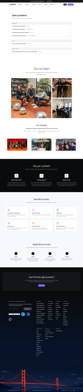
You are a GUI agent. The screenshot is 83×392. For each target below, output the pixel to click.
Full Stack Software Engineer (19, 26)
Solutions (27, 4)
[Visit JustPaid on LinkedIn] (63, 390)
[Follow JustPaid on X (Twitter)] (67, 390)
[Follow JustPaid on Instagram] (69, 390)
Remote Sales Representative (19, 43)
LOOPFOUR (49, 1)
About (40, 4)
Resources (52, 4)
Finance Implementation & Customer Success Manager (24, 51)
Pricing (45, 4)
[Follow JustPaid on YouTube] (65, 390)
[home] (12, 4)
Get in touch (41, 285)
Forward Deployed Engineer (18, 29)
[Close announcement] (81, 1)
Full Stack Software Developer (19, 35)
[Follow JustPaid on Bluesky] (74, 390)
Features (20, 4)
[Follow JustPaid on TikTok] (71, 390)
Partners (34, 4)
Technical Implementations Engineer (20, 32)
